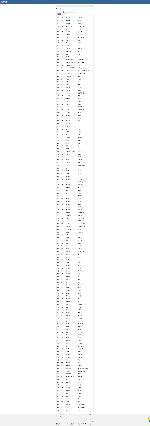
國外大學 (63, 14)
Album (60, 416)
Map (85, 423)
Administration (81, 1)
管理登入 (93, 421)
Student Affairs (87, 416)
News (65, 1)
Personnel (91, 416)
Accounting (91, 417)
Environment (70, 417)
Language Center (91, 1)
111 (63, 11)
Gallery (61, 417)
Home (58, 5)
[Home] (4, 2)
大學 (57, 14)
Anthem (69, 416)
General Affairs (87, 417)
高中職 (65, 14)
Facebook (57, 421)
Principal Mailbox (65, 421)
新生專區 (57, 1)
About (72, 1)
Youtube (61, 421)
